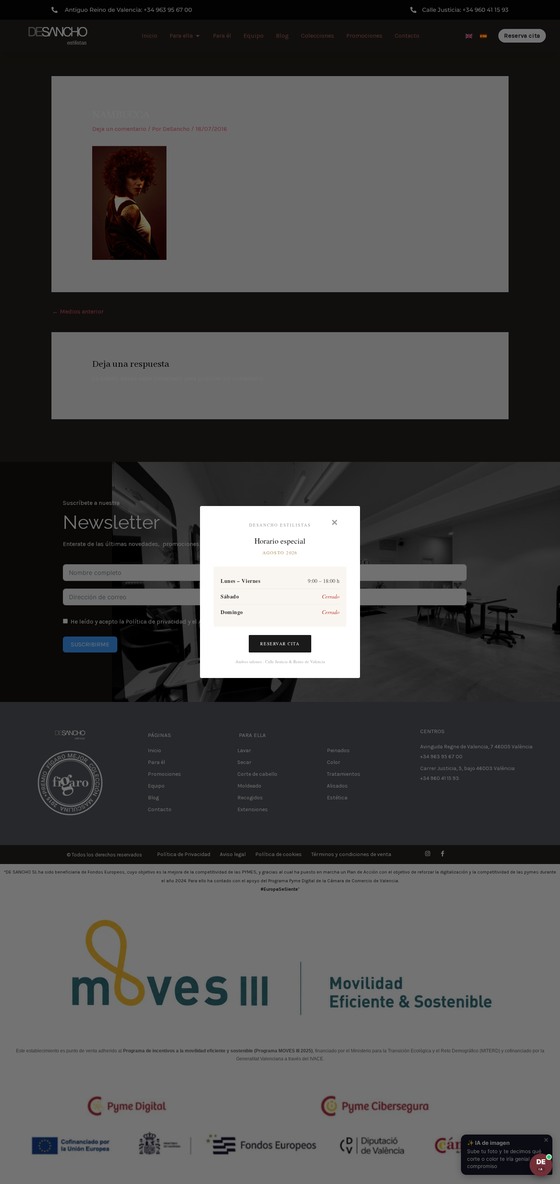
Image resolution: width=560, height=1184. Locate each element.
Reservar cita (279, 643)
